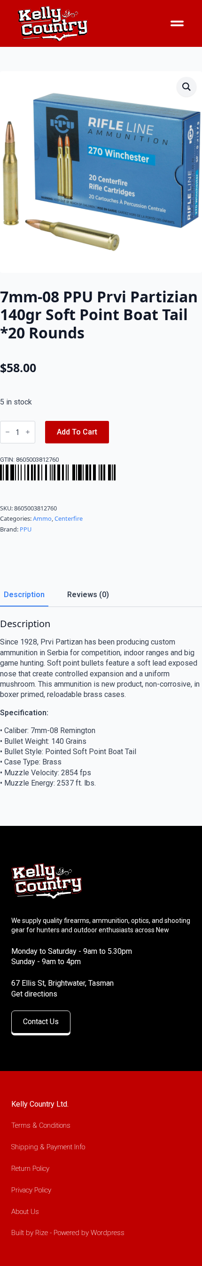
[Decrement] (7, 431)
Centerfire (68, 518)
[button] (186, 87)
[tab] (24, 595)
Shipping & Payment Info (48, 1147)
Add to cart (77, 431)
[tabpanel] (101, 703)
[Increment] (28, 431)
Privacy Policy (31, 1190)
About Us (25, 1211)
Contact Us (41, 1021)
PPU (25, 529)
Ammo (42, 518)
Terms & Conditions (40, 1125)
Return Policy (30, 1168)
